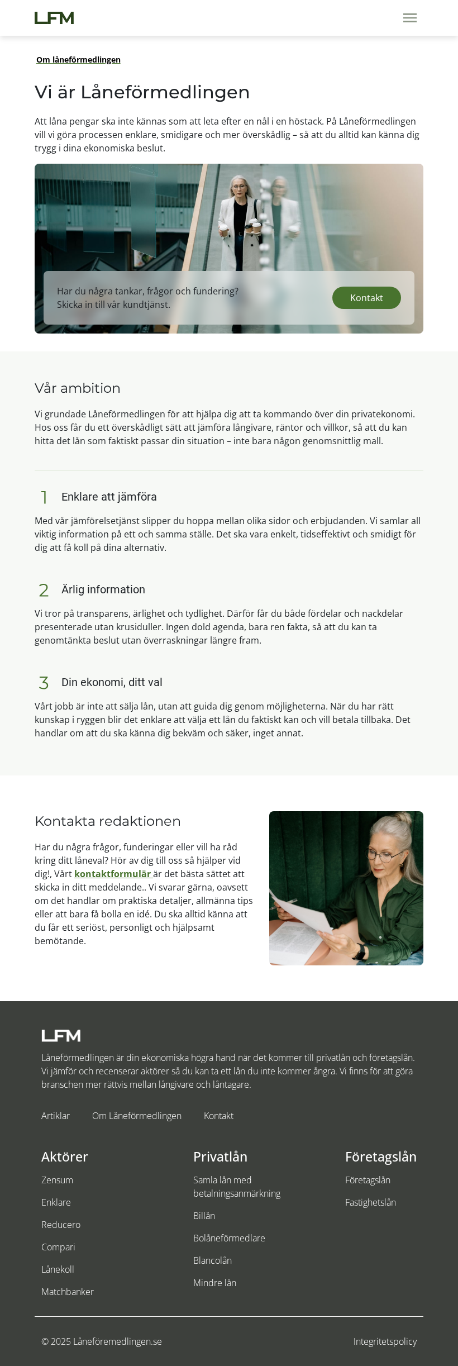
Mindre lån (214, 1283)
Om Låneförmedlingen (137, 1116)
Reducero (60, 1225)
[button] (366, 298)
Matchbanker (67, 1292)
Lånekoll (57, 1269)
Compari (58, 1247)
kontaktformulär (113, 874)
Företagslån (367, 1180)
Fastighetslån (370, 1202)
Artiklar (55, 1116)
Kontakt (218, 1116)
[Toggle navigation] (410, 18)
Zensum (57, 1180)
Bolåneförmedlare (229, 1238)
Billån (204, 1216)
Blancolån (212, 1260)
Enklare (56, 1202)
